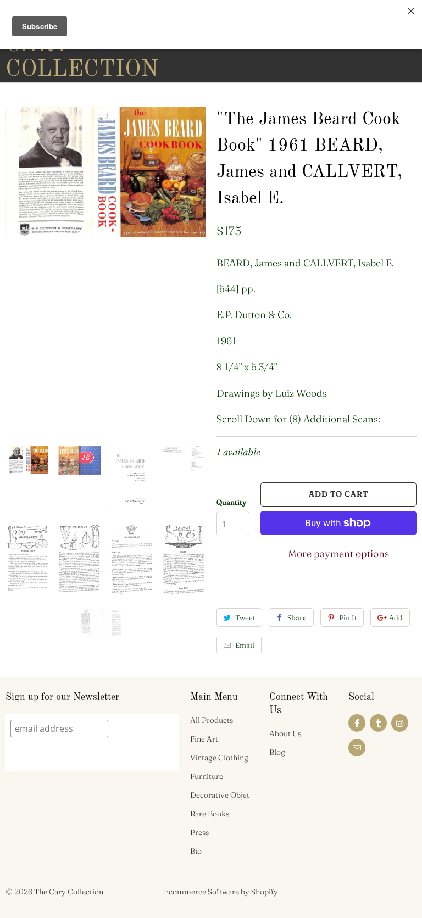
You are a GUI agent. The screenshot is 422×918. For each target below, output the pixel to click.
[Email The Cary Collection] (356, 747)
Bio (196, 851)
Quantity (231, 502)
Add (396, 617)
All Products (211, 720)
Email (244, 645)
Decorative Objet (219, 795)
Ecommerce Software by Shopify (221, 892)
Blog (277, 752)
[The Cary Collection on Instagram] (399, 723)
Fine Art (204, 739)
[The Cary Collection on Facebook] (356, 723)
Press (199, 832)
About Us (285, 733)
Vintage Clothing (219, 758)
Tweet (245, 617)
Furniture (206, 776)
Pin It (348, 617)
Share (297, 617)
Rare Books (209, 814)
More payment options (338, 553)
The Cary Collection (68, 892)
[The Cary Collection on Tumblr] (378, 723)
